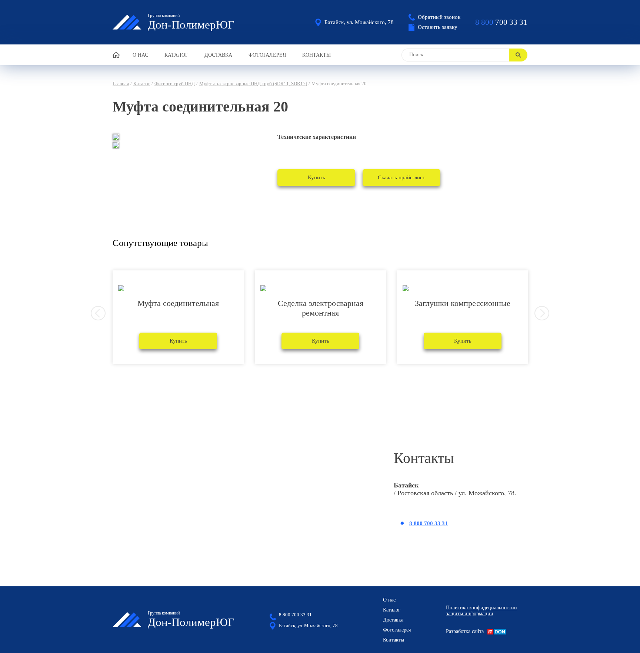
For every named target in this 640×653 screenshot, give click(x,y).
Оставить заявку (437, 27)
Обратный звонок (439, 17)
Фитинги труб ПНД (174, 83)
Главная (121, 83)
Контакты (316, 55)
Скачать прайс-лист (401, 177)
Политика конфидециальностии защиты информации (481, 610)
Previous (98, 313)
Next (542, 313)
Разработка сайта (465, 631)
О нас (140, 55)
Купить (316, 177)
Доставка (218, 55)
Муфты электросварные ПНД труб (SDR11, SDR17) (253, 83)
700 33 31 (501, 22)
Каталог (176, 55)
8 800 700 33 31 (428, 523)
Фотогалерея (267, 55)
